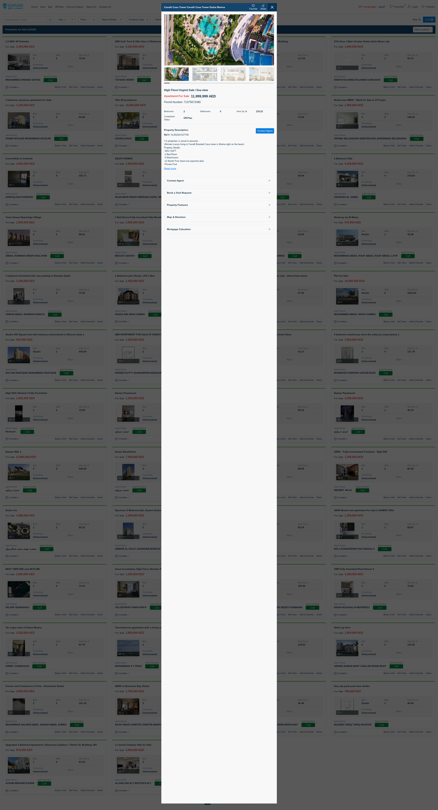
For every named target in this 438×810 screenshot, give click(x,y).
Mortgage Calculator (179, 229)
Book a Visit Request (179, 192)
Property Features (177, 205)
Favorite (253, 9)
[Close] (272, 7)
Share (263, 9)
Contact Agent (175, 180)
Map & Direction (176, 217)
